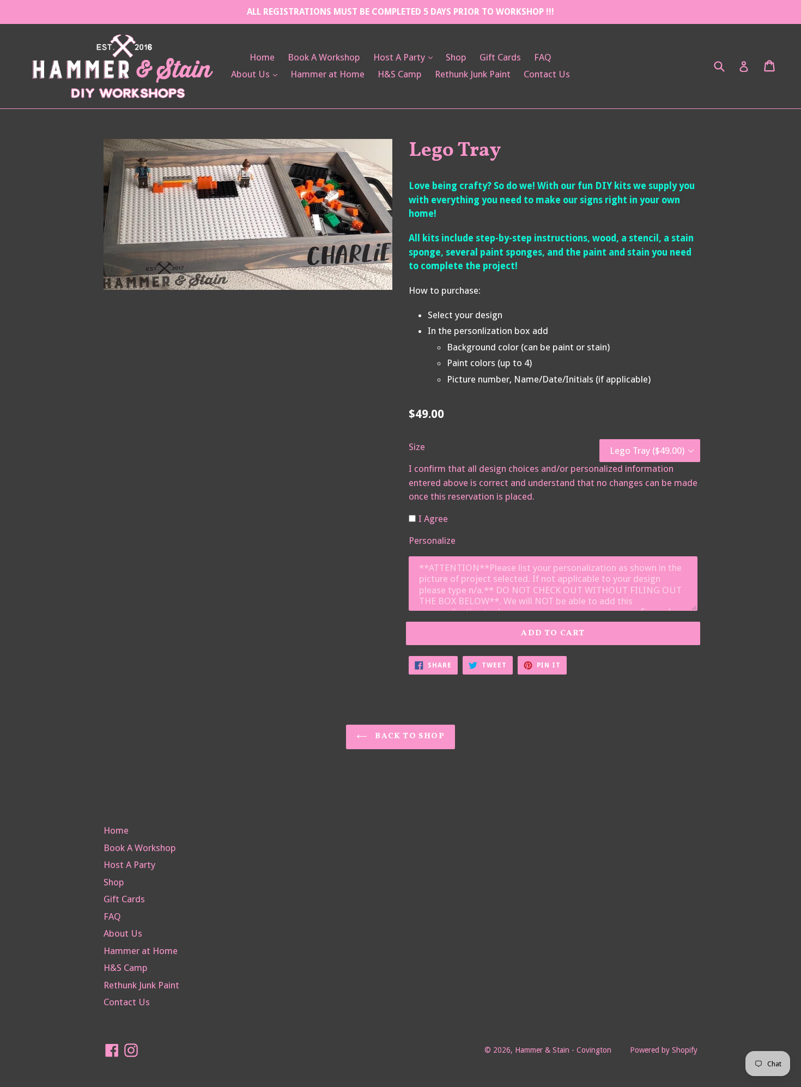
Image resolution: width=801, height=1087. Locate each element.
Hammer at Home (327, 74)
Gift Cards (500, 57)
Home (262, 57)
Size (417, 446)
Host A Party (405, 57)
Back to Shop (409, 736)
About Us (257, 74)
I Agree (433, 518)
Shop (456, 57)
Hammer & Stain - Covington (563, 1050)
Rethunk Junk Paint (473, 74)
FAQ (542, 57)
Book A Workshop (324, 57)
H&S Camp (400, 74)
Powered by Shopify (663, 1050)
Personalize (432, 540)
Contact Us (547, 74)
